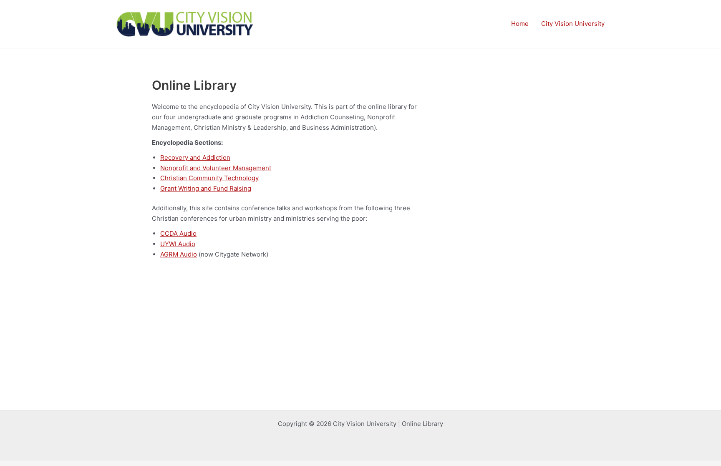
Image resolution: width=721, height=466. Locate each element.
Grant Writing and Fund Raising (205, 188)
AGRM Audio (178, 254)
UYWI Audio (177, 244)
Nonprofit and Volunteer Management (215, 168)
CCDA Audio (178, 233)
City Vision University (573, 24)
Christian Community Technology (209, 178)
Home (520, 24)
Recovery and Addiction (195, 157)
